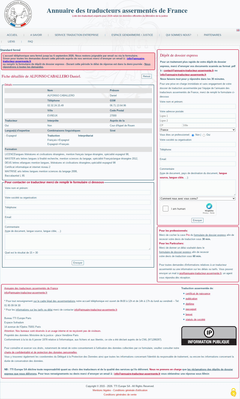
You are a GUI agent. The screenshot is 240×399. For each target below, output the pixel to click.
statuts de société (195, 319)
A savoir (36, 35)
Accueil (12, 35)
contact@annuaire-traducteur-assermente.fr (189, 70)
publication (191, 298)
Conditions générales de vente (120, 394)
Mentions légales (102, 390)
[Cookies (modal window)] (233, 392)
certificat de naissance (198, 293)
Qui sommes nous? (178, 35)
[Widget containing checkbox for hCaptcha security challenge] (188, 208)
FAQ (30, 41)
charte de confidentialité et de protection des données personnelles (40, 352)
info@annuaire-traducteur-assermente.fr (183, 74)
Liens (11, 41)
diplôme (190, 303)
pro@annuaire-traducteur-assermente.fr (200, 273)
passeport (191, 309)
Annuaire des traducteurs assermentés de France (117, 10)
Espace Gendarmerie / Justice (132, 35)
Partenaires (212, 35)
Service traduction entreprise (77, 35)
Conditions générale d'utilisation (130, 390)
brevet (189, 314)
